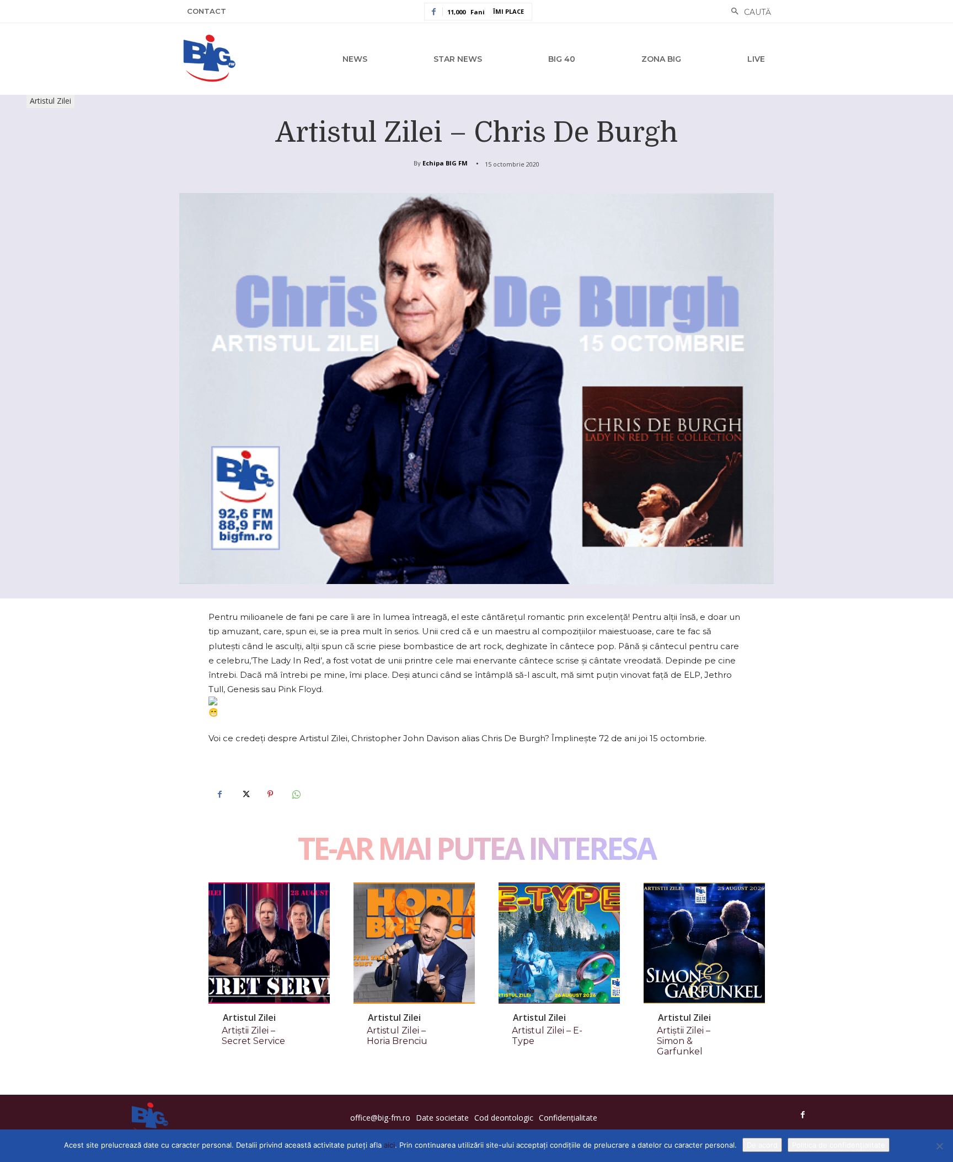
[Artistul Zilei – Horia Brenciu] (414, 943)
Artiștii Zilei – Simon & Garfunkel (683, 1041)
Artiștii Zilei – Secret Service (253, 1035)
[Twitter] (245, 794)
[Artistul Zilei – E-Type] (559, 943)
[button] (748, 12)
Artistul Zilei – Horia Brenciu (397, 1035)
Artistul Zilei (50, 100)
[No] (939, 1146)
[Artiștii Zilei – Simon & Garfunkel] (704, 943)
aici (389, 1144)
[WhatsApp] (296, 794)
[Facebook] (219, 794)
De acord (762, 1144)
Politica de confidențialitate (838, 1144)
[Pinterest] (270, 794)
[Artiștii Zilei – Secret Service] (269, 943)
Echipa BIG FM (445, 163)
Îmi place (508, 11)
